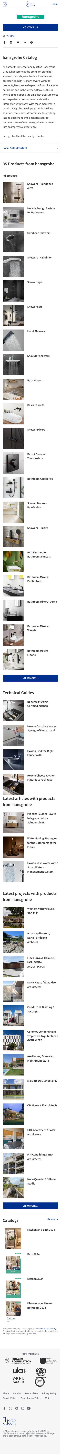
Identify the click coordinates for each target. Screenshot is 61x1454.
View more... (30, 678)
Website (10, 36)
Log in (55, 4)
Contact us (30, 27)
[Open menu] (4, 4)
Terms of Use (43, 1328)
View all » (52, 1219)
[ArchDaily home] (30, 4)
